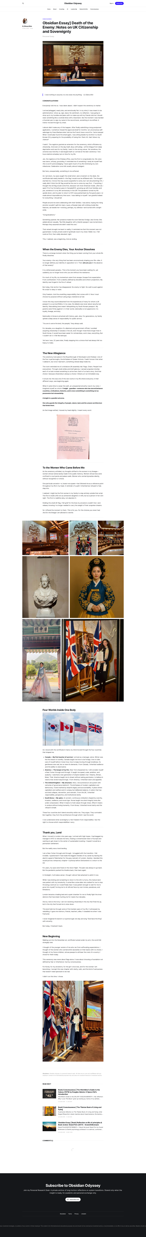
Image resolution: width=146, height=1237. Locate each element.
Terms (70, 1214)
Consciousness (94, 9)
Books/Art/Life (84, 9)
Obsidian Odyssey (73, 3)
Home (48, 9)
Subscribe (119, 3)
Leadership (74, 9)
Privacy (77, 1214)
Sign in (111, 3)
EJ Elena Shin (27, 26)
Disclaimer (63, 1214)
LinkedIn (83, 1214)
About (55, 9)
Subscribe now (74, 1199)
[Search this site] (23, 3)
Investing (61, 9)
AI (67, 9)
